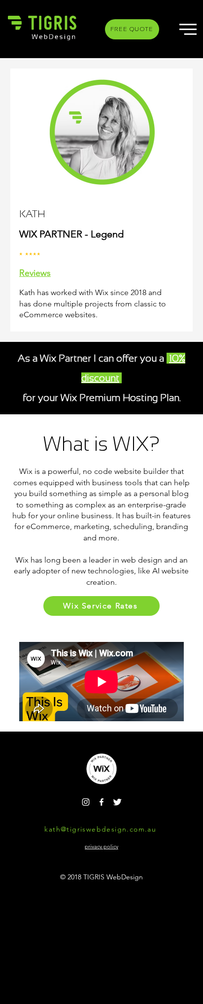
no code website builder (126, 471)
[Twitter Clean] (117, 802)
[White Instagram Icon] (86, 802)
